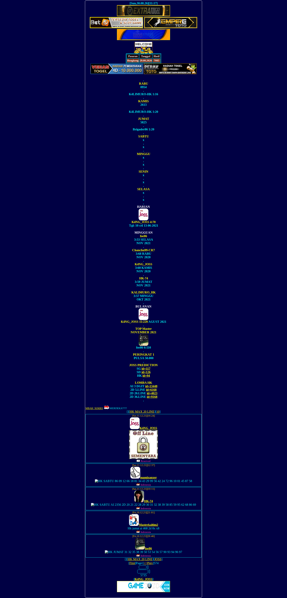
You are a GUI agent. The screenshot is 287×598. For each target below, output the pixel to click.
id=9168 (152, 396)
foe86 (148, 548)
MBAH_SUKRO (94, 408)
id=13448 (151, 386)
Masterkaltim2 (148, 524)
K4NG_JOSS (148, 428)
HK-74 (148, 501)
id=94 (146, 375)
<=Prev (148, 563)
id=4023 (152, 393)
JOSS (157, 559)
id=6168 (151, 389)
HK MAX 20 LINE (142, 411)
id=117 (146, 368)
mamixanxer (148, 477)
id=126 (146, 372)
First (132, 563)
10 (158, 411)
